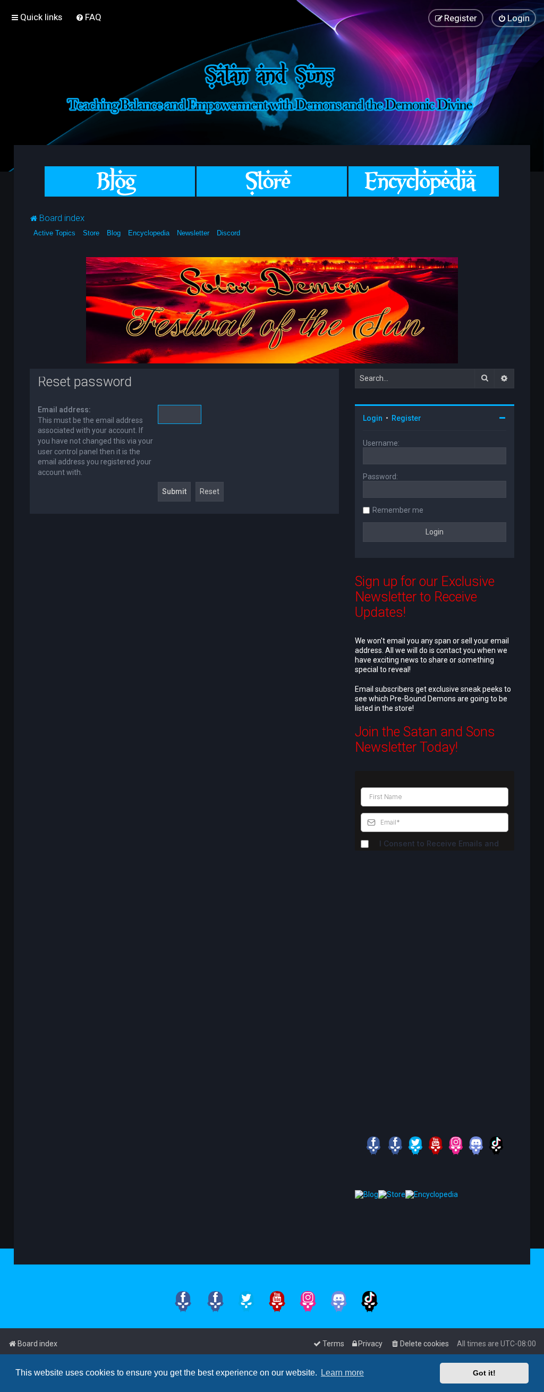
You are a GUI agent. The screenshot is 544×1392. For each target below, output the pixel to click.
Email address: (64, 409)
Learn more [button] (342, 1372)
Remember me (397, 510)
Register (406, 418)
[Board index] (272, 85)
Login (372, 418)
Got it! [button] (484, 1373)
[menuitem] (88, 17)
